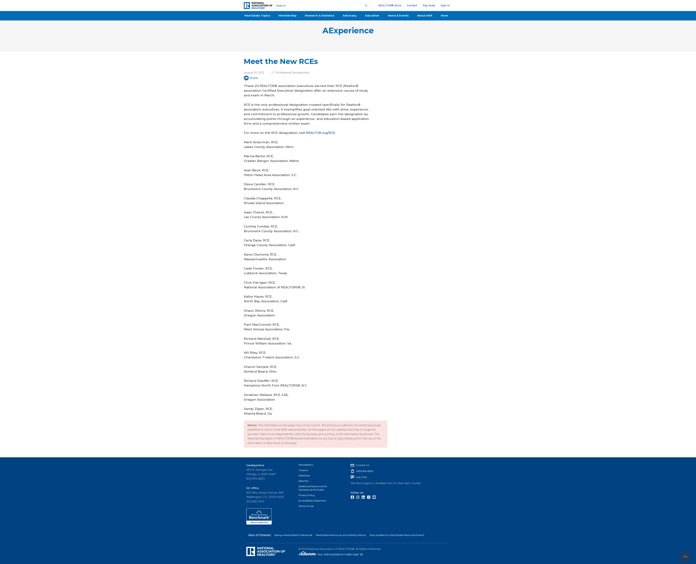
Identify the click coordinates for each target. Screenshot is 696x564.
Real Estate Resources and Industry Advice (341, 535)
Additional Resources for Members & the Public (313, 488)
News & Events (398, 15)
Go (366, 5)
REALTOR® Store (389, 5)
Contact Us (362, 465)
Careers (303, 470)
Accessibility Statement (312, 500)
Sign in (445, 5)
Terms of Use (306, 506)
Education (372, 15)
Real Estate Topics (257, 15)
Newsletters (306, 464)
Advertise (304, 475)
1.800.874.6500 (364, 471)
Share (253, 78)
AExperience (348, 30)
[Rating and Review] (259, 523)
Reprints (303, 480)
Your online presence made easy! (339, 554)
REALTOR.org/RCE (320, 133)
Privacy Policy (307, 495)
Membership (287, 15)
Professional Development (292, 72)
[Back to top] (685, 556)
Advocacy (350, 15)
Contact (412, 5)
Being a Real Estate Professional (293, 535)
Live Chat (361, 477)
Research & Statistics (319, 15)
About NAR (424, 15)
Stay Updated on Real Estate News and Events (396, 535)
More (444, 15)
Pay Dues (429, 5)
